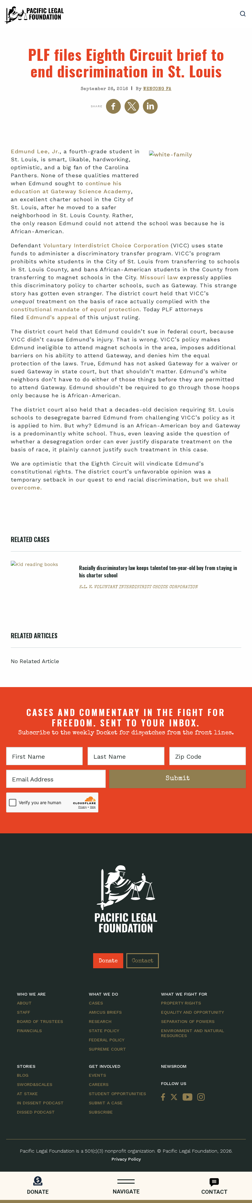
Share (96, 106)
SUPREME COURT (107, 1049)
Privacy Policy (126, 1159)
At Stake (27, 1093)
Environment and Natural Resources (192, 1033)
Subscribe (101, 1112)
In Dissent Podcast (40, 1102)
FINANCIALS (29, 1030)
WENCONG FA (157, 89)
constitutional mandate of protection (75, 309)
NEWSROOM (174, 1066)
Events (97, 1075)
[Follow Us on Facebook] (164, 1097)
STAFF (23, 1012)
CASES (96, 1003)
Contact (142, 961)
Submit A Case (106, 1102)
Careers (98, 1084)
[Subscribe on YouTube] (187, 1097)
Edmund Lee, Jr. (35, 151)
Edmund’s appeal (51, 317)
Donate (108, 961)
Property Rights (181, 1003)
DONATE (38, 1192)
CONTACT (214, 1192)
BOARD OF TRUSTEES (40, 1021)
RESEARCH (100, 1021)
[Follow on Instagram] (200, 1097)
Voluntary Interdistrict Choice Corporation (106, 245)
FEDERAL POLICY (106, 1039)
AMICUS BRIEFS (105, 1012)
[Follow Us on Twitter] (174, 1097)
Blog (23, 1075)
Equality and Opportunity (192, 1012)
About (24, 1003)
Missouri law (160, 277)
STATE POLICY (104, 1030)
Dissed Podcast (36, 1112)
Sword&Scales (34, 1084)
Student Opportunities (117, 1093)
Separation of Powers (188, 1021)
